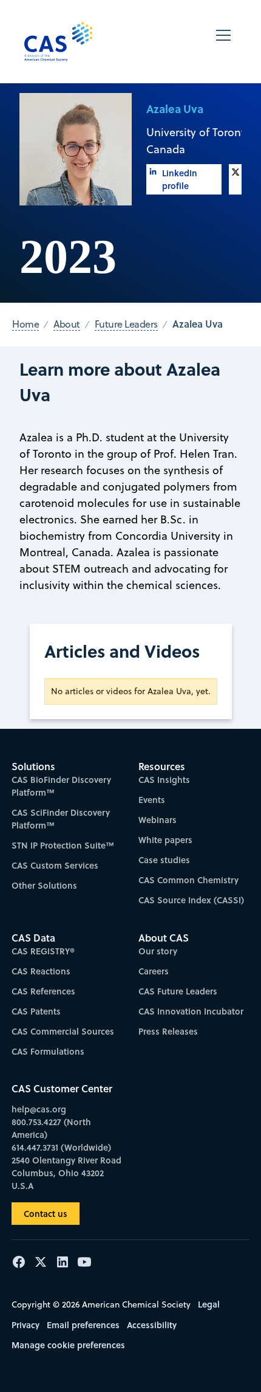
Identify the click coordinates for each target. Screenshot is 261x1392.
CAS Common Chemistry (188, 879)
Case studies (164, 859)
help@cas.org (39, 1109)
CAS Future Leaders (177, 991)
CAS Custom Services (55, 865)
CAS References (43, 991)
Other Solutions (44, 885)
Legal (209, 1304)
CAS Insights (164, 779)
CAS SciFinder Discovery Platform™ (61, 819)
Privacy (25, 1324)
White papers (165, 839)
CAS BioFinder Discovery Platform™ (61, 786)
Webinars (157, 819)
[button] (223, 41)
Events (151, 799)
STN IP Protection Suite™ (63, 845)
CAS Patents (36, 1011)
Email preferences (83, 1324)
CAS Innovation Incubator (190, 1011)
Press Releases (168, 1031)
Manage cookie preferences (68, 1345)
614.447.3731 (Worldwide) (61, 1147)
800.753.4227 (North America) (51, 1128)
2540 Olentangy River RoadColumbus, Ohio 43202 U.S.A (66, 1173)
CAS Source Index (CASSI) (191, 900)
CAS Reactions (41, 971)
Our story (157, 951)
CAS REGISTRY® (43, 951)
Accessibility (152, 1324)
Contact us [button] (45, 1213)
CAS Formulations (48, 1051)
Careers (153, 971)
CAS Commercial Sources (63, 1031)
